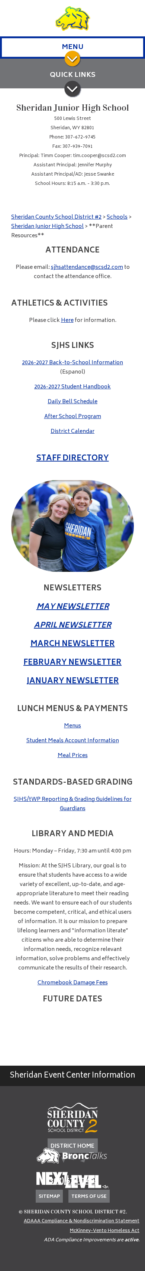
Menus (72, 726)
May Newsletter (72, 607)
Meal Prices (73, 755)
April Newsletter (72, 625)
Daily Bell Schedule (72, 402)
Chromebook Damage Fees (73, 983)
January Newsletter (72, 681)
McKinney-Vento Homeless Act (104, 1231)
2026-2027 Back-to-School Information (72, 363)
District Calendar (72, 431)
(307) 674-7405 (72, 1181)
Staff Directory (72, 458)
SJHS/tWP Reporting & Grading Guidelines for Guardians (73, 804)
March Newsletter (72, 644)
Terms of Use (89, 1197)
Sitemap (49, 1197)
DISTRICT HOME (72, 1146)
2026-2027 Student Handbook (72, 387)
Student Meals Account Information (72, 741)
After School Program (72, 416)
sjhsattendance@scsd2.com (87, 267)
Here (67, 320)
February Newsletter (72, 662)
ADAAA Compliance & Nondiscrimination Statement (81, 1221)
